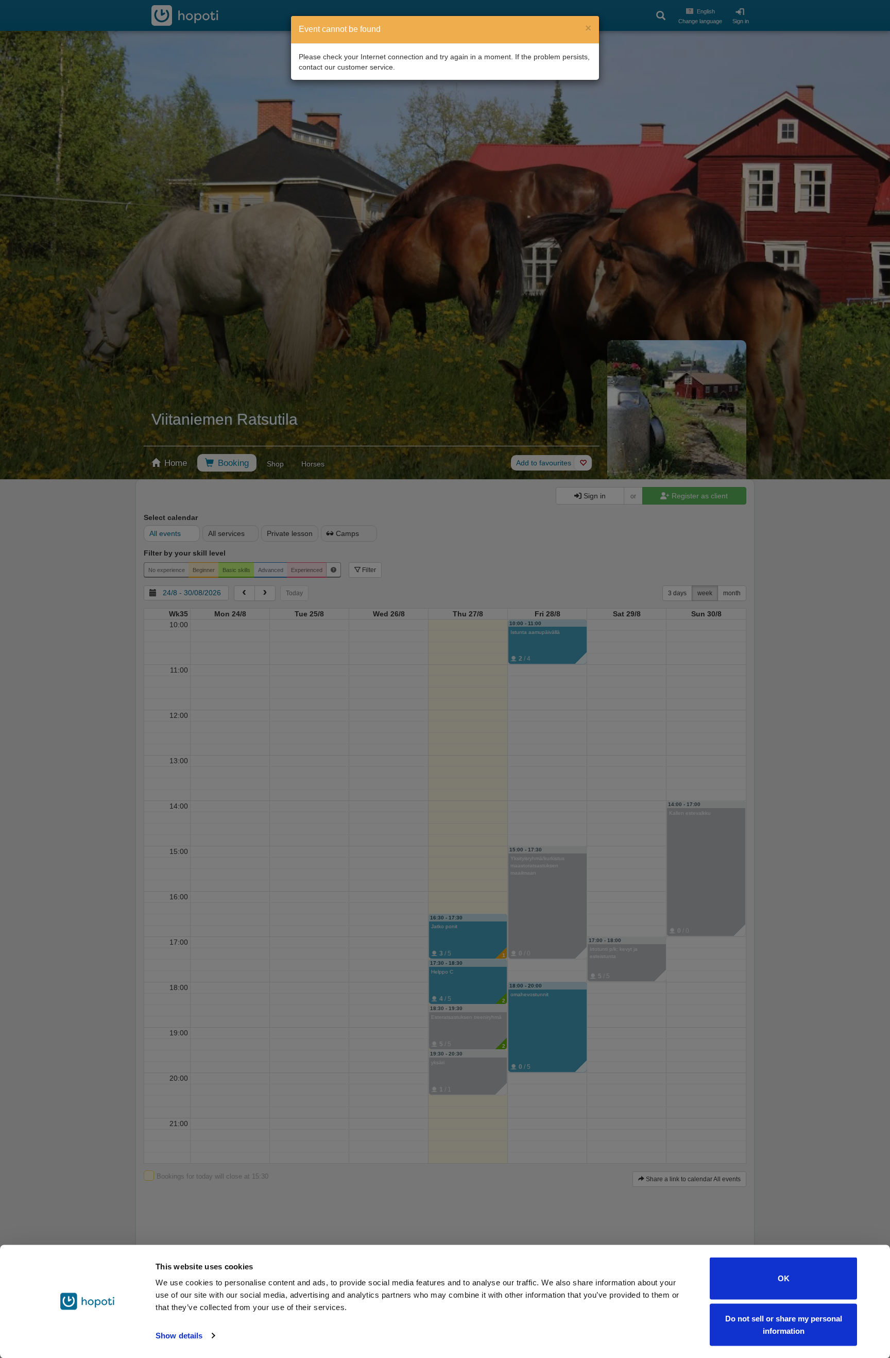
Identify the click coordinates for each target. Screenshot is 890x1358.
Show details (179, 1335)
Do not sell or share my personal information (783, 1324)
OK (784, 1278)
